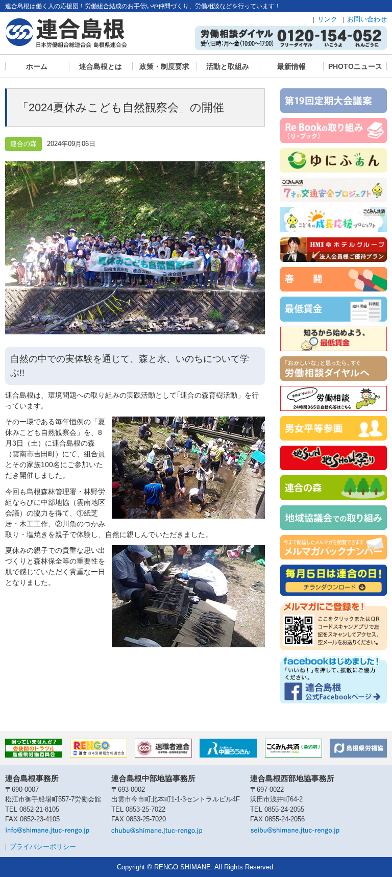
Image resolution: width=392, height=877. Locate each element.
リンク (327, 19)
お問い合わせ (367, 19)
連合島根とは (100, 66)
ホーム (36, 66)
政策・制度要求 (164, 66)
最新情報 (291, 66)
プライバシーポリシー (43, 846)
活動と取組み (227, 66)
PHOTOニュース (355, 66)
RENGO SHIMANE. (183, 867)
